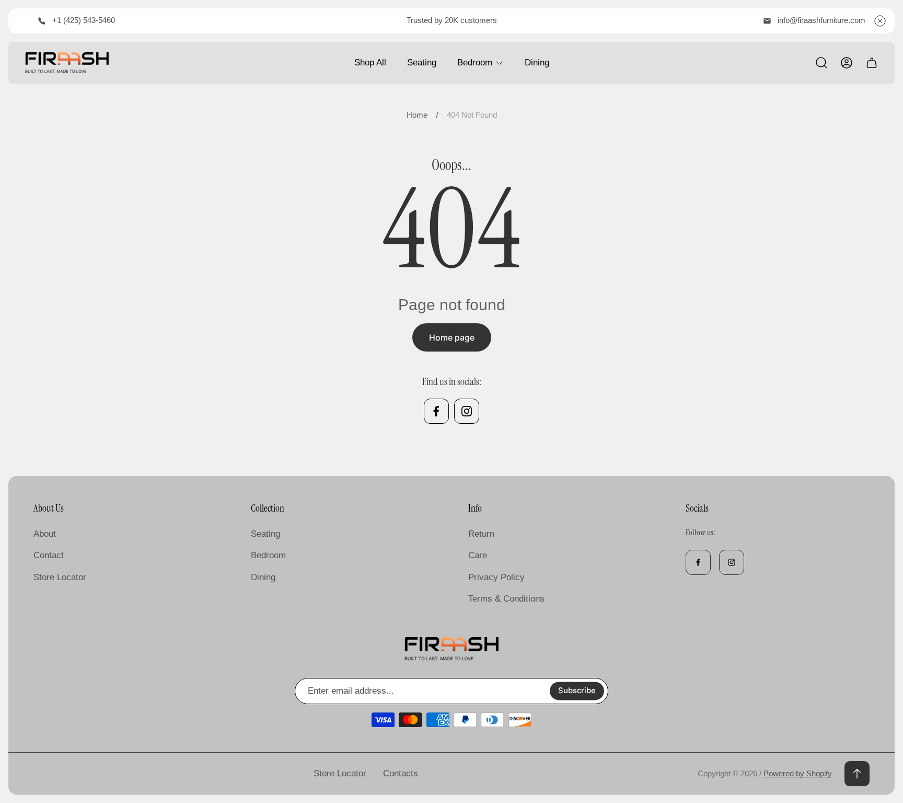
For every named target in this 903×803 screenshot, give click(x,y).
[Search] (821, 62)
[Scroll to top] (857, 773)
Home (417, 115)
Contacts (400, 773)
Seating (265, 534)
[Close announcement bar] (880, 21)
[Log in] (846, 62)
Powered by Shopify (797, 774)
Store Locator (59, 577)
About (44, 534)
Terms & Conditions (506, 599)
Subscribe (577, 691)
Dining (263, 577)
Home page (451, 337)
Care (477, 555)
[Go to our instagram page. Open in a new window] (466, 411)
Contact (48, 555)
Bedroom (268, 555)
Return (481, 534)
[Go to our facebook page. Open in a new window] (436, 411)
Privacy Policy (496, 577)
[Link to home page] (451, 649)
